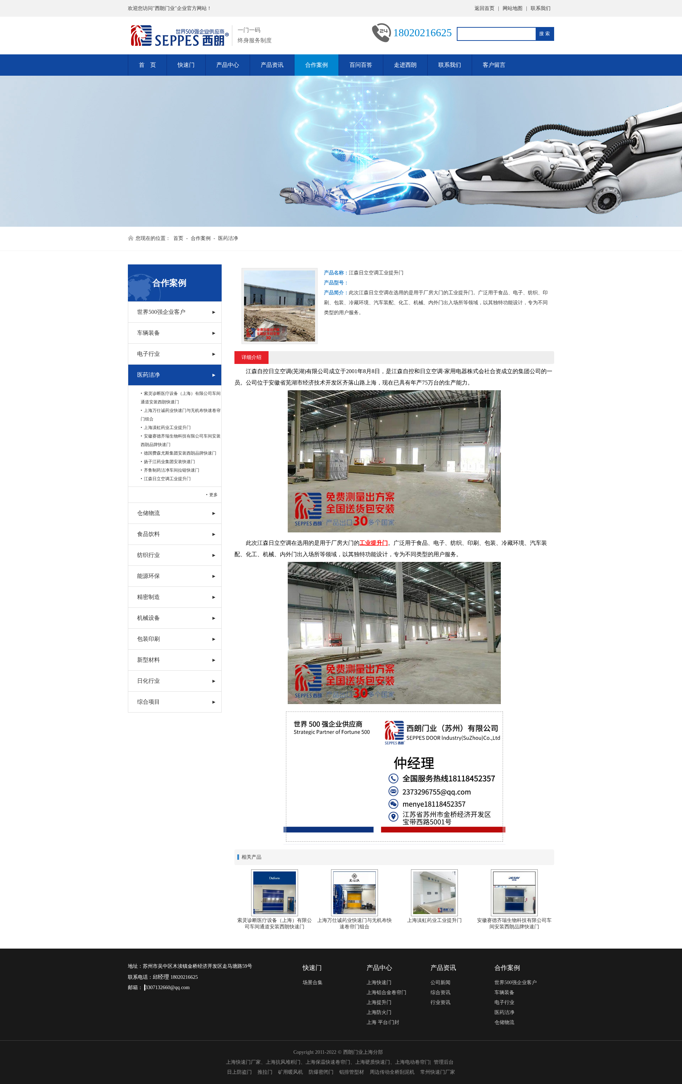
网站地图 (513, 8)
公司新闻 (440, 982)
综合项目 (148, 702)
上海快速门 (379, 982)
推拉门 (265, 1072)
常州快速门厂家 (437, 1072)
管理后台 (444, 1062)
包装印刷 (148, 639)
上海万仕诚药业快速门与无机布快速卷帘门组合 (181, 415)
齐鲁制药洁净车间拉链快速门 (171, 470)
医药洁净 (228, 238)
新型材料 (148, 660)
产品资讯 (272, 65)
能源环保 (148, 576)
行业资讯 (440, 1002)
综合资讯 (440, 992)
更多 (213, 494)
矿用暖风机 (290, 1072)
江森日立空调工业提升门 (167, 478)
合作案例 (316, 65)
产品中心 (227, 65)
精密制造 (148, 597)
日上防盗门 (239, 1072)
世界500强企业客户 (161, 312)
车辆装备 (148, 333)
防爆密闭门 (321, 1072)
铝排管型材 (351, 1072)
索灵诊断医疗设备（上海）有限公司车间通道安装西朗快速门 (181, 397)
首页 (178, 238)
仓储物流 (148, 513)
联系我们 (541, 8)
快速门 (186, 65)
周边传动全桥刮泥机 (392, 1072)
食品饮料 (148, 534)
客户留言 (494, 65)
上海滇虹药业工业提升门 (167, 427)
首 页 (147, 65)
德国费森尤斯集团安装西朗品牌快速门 (180, 453)
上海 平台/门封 (383, 1022)
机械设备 (148, 618)
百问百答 (361, 65)
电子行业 (148, 354)
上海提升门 (379, 1002)
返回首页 (484, 8)
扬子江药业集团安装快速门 (169, 461)
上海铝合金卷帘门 (386, 992)
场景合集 (313, 982)
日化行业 (148, 681)
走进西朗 (405, 65)
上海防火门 (379, 1012)
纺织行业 (148, 555)
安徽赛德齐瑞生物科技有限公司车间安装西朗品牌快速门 (181, 440)
